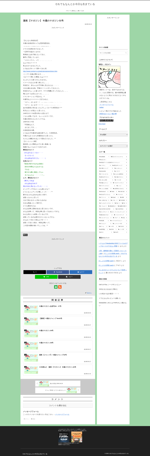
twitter (101, 107)
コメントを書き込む (58, 405)
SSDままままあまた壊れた (108, 289)
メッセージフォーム (62, 414)
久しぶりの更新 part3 (106, 261)
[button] (69, 277)
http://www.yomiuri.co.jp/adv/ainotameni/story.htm (40, 71)
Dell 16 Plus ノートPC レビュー (110, 284)
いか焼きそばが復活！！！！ (109, 294)
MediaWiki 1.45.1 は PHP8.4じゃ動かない (113, 304)
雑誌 (26, 234)
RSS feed (102, 124)
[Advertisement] (58, 33)
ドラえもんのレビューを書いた (110, 298)
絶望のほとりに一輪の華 (108, 114)
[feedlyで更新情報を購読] (56, 287)
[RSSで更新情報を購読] (60, 287)
